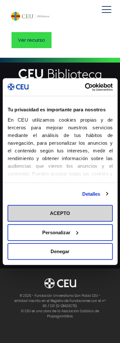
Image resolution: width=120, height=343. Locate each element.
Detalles (91, 193)
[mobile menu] (106, 9)
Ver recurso (31, 40)
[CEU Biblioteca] (30, 16)
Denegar (60, 251)
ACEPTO (60, 213)
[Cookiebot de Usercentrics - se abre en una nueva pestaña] (85, 87)
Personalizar (56, 232)
